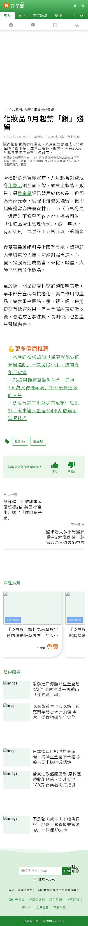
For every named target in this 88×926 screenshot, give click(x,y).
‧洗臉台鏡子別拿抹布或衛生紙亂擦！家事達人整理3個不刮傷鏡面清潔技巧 (43, 410)
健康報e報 (47, 879)
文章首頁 (42, 907)
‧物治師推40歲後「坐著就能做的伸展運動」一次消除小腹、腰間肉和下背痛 (44, 364)
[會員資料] (75, 6)
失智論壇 (40, 15)
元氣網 (17, 109)
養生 (22, 15)
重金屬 (25, 193)
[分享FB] (11, 24)
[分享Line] (33, 24)
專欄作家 (59, 907)
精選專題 (55, 899)
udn (6, 109)
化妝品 (15, 185)
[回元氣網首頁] (17, 5)
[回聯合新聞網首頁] (6, 6)
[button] (81, 15)
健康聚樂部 (37, 899)
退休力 (27, 907)
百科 (73, 15)
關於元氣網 (17, 899)
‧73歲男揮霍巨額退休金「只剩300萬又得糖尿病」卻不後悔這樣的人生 (43, 387)
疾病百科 (73, 899)
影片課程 (13, 620)
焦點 (7, 15)
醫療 (58, 15)
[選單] (82, 6)
